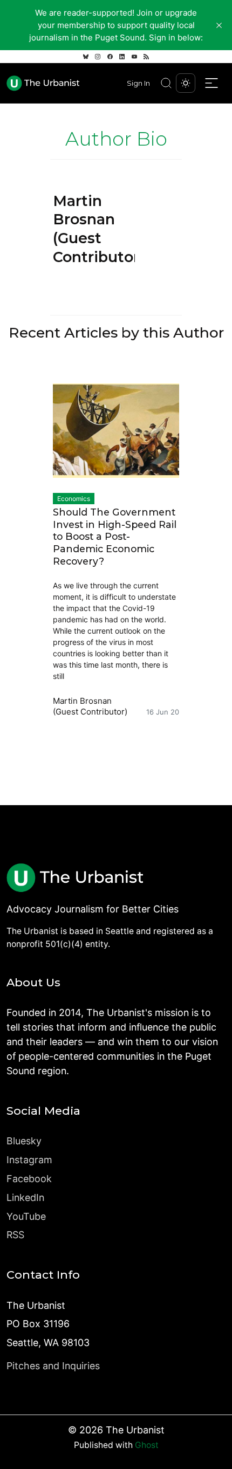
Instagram (29, 1159)
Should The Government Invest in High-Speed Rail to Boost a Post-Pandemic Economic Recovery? (114, 536)
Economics (73, 499)
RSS (15, 1234)
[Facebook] (110, 56)
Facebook (29, 1178)
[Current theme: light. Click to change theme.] (185, 83)
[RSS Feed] (146, 56)
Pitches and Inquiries (53, 1365)
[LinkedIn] (122, 56)
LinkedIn (25, 1197)
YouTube (26, 1216)
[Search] (166, 83)
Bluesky (24, 1141)
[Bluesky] (85, 56)
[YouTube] (134, 56)
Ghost (147, 1445)
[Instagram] (97, 56)
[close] (219, 25)
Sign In (138, 83)
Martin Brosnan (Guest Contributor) (90, 706)
